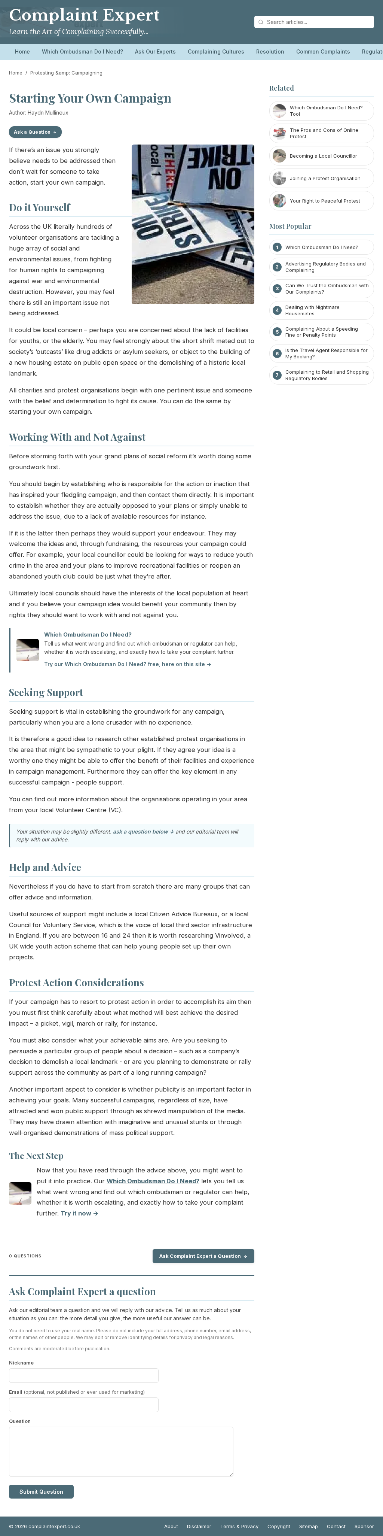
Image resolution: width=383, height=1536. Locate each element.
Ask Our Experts (155, 51)
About (171, 1526)
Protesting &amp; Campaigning (66, 73)
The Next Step (36, 1155)
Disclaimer (199, 1526)
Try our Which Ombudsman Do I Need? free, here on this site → (127, 664)
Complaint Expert (84, 15)
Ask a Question (32, 132)
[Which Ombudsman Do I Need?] (20, 1195)
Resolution (270, 51)
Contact (336, 1526)
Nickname (21, 1363)
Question (20, 1421)
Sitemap (308, 1526)
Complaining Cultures (216, 51)
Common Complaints (323, 51)
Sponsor (364, 1526)
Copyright (278, 1526)
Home (22, 51)
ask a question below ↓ (143, 831)
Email (77, 1392)
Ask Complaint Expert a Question (200, 1256)
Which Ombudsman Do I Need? (82, 51)
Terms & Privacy (239, 1526)
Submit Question (41, 1491)
